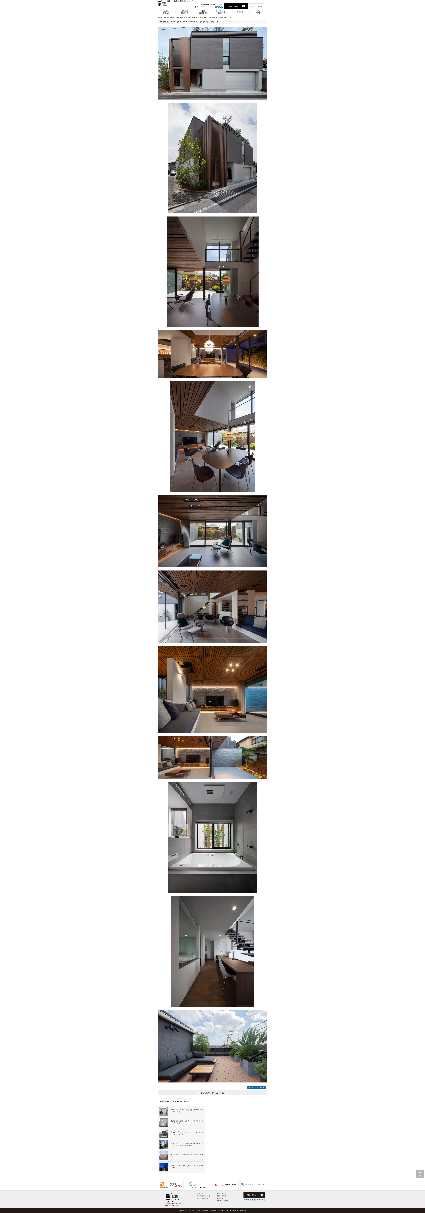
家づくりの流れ (222, 1196)
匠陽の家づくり (166, 11)
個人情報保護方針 (223, 1201)
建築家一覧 (185, 11)
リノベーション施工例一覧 (221, 11)
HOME (251, 6)
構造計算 (220, 1198)
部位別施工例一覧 (203, 11)
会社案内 (260, 6)
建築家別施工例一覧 (203, 1196)
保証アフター (258, 11)
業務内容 (240, 11)
